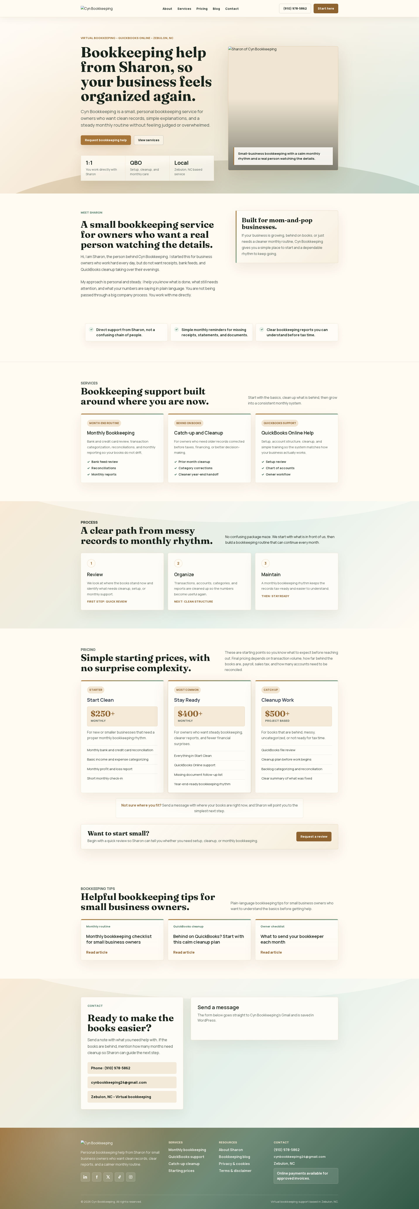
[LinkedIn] (85, 1177)
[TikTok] (119, 1177)
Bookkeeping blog (234, 1156)
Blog (216, 9)
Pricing (202, 9)
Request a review (314, 836)
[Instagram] (130, 1177)
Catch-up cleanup (184, 1163)
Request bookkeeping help (106, 140)
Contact (232, 9)
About (167, 9)
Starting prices (181, 1170)
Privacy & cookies (234, 1163)
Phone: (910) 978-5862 (110, 1068)
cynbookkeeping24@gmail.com (119, 1082)
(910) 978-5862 (295, 8)
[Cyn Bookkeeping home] (101, 8)
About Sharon (231, 1149)
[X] (108, 1177)
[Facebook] (96, 1177)
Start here (326, 8)
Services (184, 9)
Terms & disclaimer (235, 1170)
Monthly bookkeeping (187, 1149)
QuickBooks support (186, 1156)
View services (148, 140)
